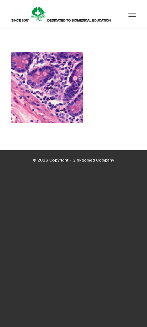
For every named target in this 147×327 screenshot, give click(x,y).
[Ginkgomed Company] (61, 14)
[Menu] (132, 14)
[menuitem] (132, 14)
